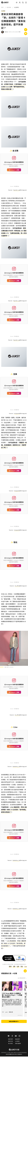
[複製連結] (25, 970)
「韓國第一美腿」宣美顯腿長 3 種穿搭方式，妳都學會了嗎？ (14, 444)
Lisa (25, 966)
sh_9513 (17, 586)
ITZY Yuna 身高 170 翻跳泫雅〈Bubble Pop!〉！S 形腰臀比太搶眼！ (12, 995)
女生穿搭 (3, 10)
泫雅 (14, 966)
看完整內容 (16, 186)
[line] (8, 1036)
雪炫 (22, 966)
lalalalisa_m (16, 766)
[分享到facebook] (25, 29)
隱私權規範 (18, 1043)
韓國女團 (11, 1012)
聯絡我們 (17, 1039)
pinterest (11, 667)
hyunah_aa (16, 190)
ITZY (3, 1012)
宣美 (18, 966)
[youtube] (16, 1036)
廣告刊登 (10, 1041)
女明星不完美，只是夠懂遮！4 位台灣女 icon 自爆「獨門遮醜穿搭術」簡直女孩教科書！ (13, 86)
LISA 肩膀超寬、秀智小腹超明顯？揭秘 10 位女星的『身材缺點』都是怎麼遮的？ (13, 943)
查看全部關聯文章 (14, 1021)
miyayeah (17, 413)
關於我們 (10, 1039)
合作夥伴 (17, 1041)
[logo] (5, 2)
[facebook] (12, 1036)
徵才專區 (10, 1043)
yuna (6, 1012)
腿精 (10, 966)
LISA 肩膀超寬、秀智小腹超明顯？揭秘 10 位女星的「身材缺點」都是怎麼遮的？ (14, 809)
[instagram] (19, 1036)
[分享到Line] (25, 33)
